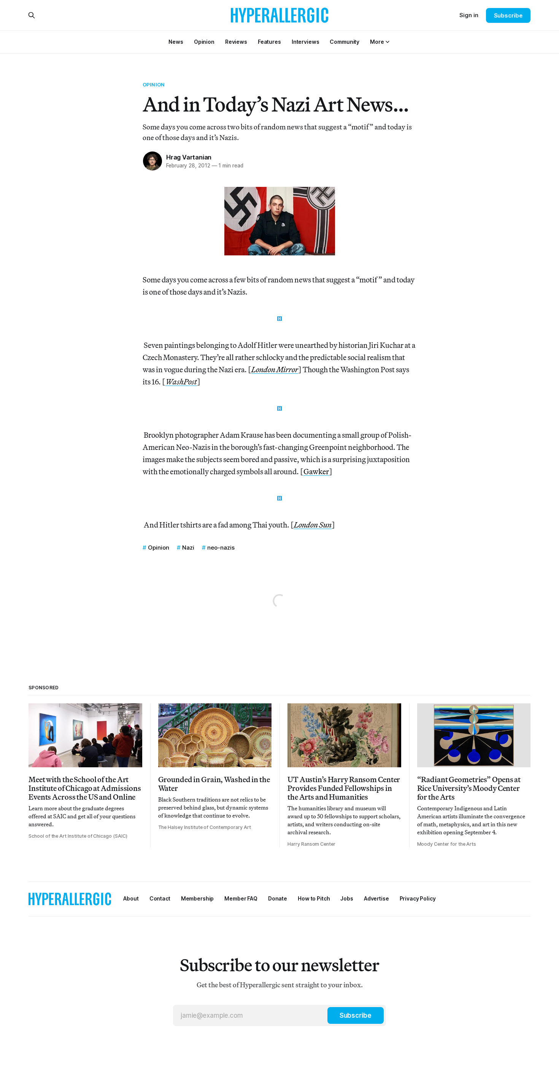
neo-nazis (221, 547)
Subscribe (508, 15)
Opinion (154, 84)
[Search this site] (31, 15)
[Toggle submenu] (387, 42)
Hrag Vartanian (188, 157)
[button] (377, 41)
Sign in (468, 15)
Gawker (316, 471)
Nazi (188, 547)
